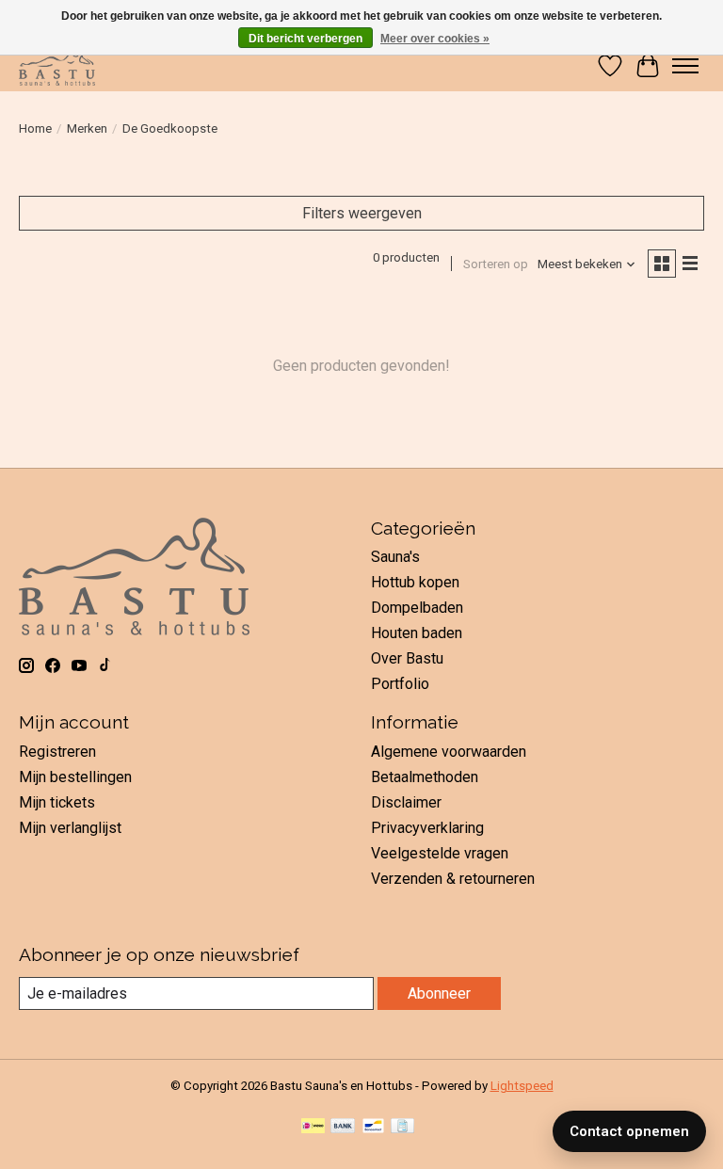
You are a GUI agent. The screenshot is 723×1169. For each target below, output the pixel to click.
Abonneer (439, 993)
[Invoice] (402, 1127)
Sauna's (395, 557)
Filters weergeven (362, 213)
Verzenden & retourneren (453, 879)
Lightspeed (522, 1086)
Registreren (57, 752)
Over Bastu (407, 658)
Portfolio (400, 684)
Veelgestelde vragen (439, 853)
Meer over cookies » (435, 38)
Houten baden (416, 633)
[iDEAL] (313, 1127)
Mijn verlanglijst (70, 828)
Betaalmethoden (424, 777)
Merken (87, 128)
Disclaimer (406, 802)
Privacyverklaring (427, 828)
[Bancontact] (373, 1127)
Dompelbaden (417, 608)
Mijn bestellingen (75, 777)
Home (35, 128)
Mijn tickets (57, 802)
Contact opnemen (629, 1131)
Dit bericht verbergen (305, 38)
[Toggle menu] (685, 66)
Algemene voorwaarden (448, 752)
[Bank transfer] (342, 1127)
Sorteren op (495, 264)
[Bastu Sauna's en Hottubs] (57, 65)
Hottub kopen (415, 582)
